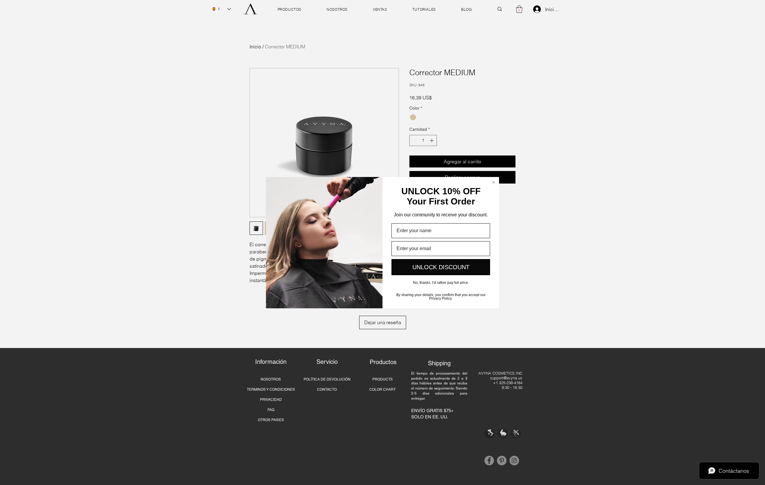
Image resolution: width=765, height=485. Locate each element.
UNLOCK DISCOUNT (440, 267)
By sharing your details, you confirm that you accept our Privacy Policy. (441, 296)
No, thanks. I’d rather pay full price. (441, 283)
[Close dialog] (494, 182)
